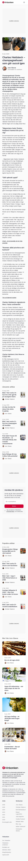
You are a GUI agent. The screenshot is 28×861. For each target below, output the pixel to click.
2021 (3, 817)
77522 (5, 356)
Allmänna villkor (6, 849)
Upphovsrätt (5, 854)
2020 (3, 819)
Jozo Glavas (19, 804)
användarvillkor (10, 511)
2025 (3, 807)
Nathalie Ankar (20, 821)
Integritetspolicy (6, 852)
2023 (3, 812)
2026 (3, 804)
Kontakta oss (5, 847)
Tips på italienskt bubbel (9, 297)
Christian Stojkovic (21, 807)
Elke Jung (18, 824)
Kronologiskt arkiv (7, 822)
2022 (3, 814)
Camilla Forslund (20, 819)
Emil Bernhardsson (21, 809)
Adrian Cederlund (20, 826)
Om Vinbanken (6, 840)
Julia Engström (20, 816)
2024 (3, 809)
